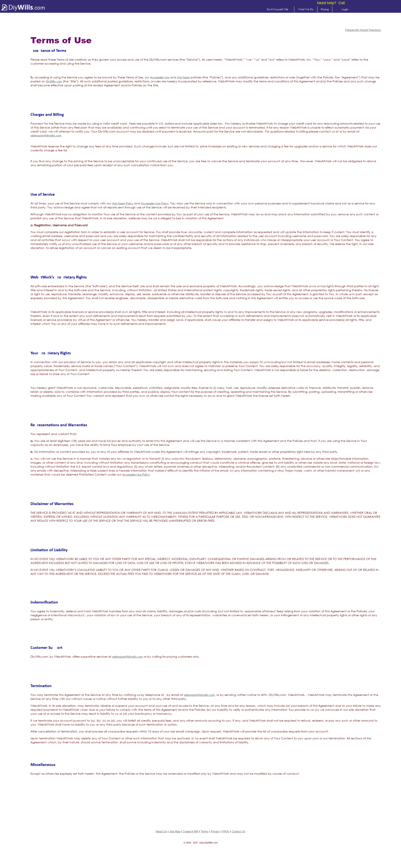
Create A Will (190, 831)
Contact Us (238, 831)
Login (345, 9)
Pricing (325, 9)
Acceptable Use (159, 77)
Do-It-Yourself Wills (277, 9)
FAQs (225, 831)
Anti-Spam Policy (122, 203)
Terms (204, 831)
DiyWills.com (54, 81)
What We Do (305, 9)
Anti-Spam (183, 77)
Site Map (174, 831)
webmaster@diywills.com (45, 135)
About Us (161, 831)
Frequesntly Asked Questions (363, 30)
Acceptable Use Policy (155, 203)
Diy (19, 7)
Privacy (215, 831)
